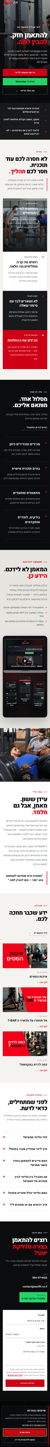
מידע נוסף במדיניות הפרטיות (34, 1425)
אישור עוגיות (25, 1432)
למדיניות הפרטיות (15, 1375)
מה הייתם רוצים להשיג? (34, 1344)
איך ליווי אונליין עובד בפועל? (25, 1149)
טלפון (42, 1328)
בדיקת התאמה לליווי (25, 72)
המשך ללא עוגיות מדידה (25, 1439)
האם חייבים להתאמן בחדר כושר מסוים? (25, 1162)
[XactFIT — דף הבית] (10, 2)
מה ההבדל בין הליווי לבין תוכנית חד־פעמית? (25, 1178)
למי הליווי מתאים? (25, 1137)
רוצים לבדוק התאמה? (34, 427)
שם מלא (41, 1315)
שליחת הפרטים (25, 1383)
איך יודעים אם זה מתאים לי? (25, 1204)
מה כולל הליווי (25, 90)
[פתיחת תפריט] (44, 10)
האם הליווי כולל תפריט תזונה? (25, 1192)
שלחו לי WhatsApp (25, 81)
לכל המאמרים (38, 933)
